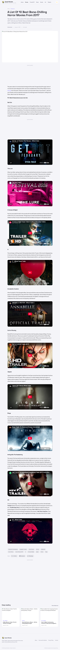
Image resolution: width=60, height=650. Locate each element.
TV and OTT (32, 2)
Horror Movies (10, 551)
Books (41, 2)
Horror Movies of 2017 (19, 551)
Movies (26, 2)
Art (45, 2)
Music (37, 2)
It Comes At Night (31, 551)
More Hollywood (55, 605)
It (25, 551)
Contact (56, 640)
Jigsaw (37, 551)
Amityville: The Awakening (13, 549)
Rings (46, 551)
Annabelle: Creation (23, 549)
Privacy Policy (51, 640)
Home (22, 2)
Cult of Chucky (31, 549)
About (36, 640)
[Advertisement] (30, 74)
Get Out (37, 549)
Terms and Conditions (43, 640)
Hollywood (13, 8)
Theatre (49, 2)
